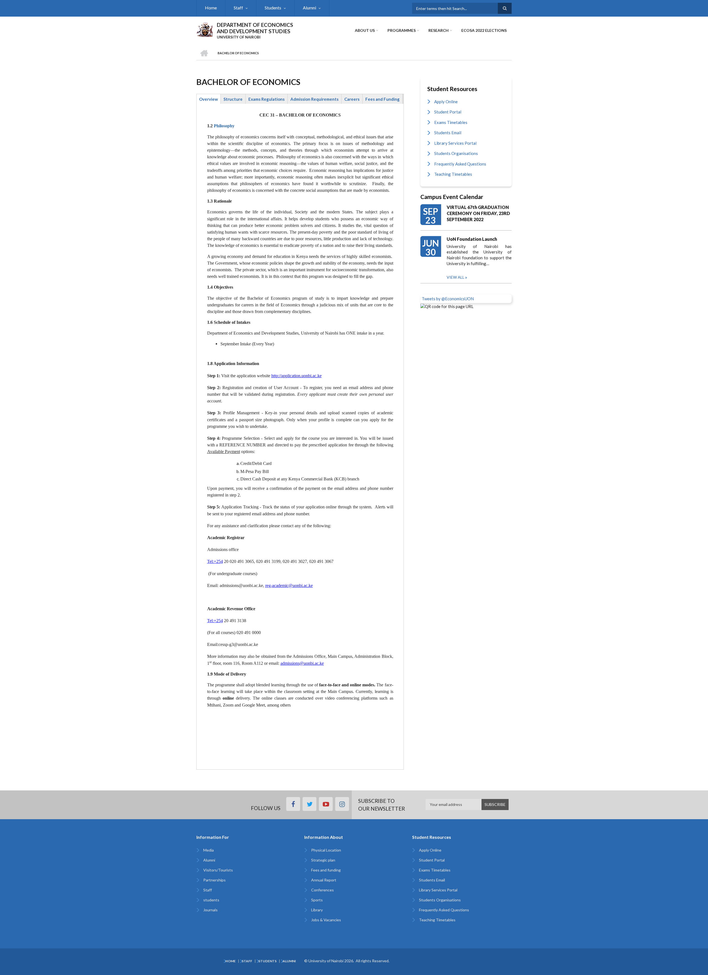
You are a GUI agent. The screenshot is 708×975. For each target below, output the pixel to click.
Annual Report (323, 880)
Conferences (322, 890)
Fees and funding (326, 870)
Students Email (447, 132)
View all (455, 277)
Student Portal (447, 111)
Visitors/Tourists (218, 870)
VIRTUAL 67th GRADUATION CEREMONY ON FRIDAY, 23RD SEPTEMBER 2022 (478, 213)
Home (211, 7)
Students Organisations (456, 153)
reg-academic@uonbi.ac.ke (289, 585)
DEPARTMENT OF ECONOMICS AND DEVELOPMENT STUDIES (255, 28)
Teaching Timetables (453, 174)
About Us (365, 30)
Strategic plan (323, 860)
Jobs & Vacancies (326, 919)
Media (208, 850)
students (211, 900)
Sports (317, 900)
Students (273, 7)
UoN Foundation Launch (472, 239)
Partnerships (214, 880)
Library (317, 909)
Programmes (401, 30)
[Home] (204, 28)
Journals (210, 909)
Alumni (309, 7)
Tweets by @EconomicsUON (448, 298)
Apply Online (446, 101)
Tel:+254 (215, 561)
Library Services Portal (455, 143)
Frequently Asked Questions (460, 163)
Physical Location (326, 850)
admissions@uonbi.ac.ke (302, 663)
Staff (238, 7)
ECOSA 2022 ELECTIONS (484, 30)
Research (438, 30)
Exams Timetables (450, 122)
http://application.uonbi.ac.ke (296, 375)
